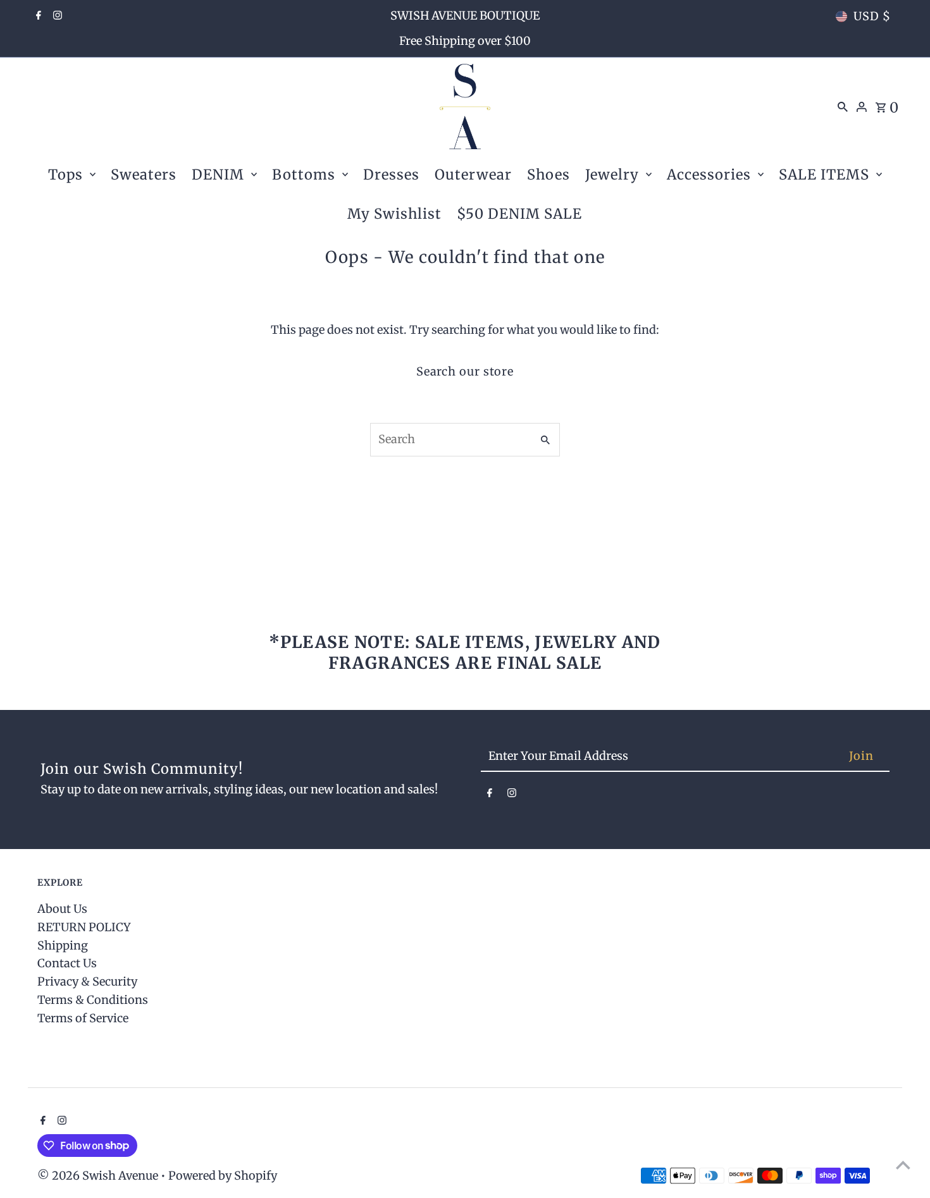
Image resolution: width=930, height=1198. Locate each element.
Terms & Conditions (92, 1000)
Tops (65, 174)
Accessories (709, 174)
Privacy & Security (87, 981)
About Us (62, 909)
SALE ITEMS (824, 174)
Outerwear (473, 174)
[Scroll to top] (903, 1165)
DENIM (218, 174)
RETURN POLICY (84, 927)
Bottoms (303, 174)
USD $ (872, 16)
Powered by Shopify (222, 1175)
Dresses (391, 174)
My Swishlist (394, 214)
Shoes (548, 174)
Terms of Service (82, 1018)
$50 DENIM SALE (519, 214)
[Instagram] (56, 16)
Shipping (62, 945)
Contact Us (67, 963)
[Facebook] (37, 16)
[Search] (842, 106)
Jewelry (612, 174)
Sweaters (144, 174)
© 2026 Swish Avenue (99, 1175)
